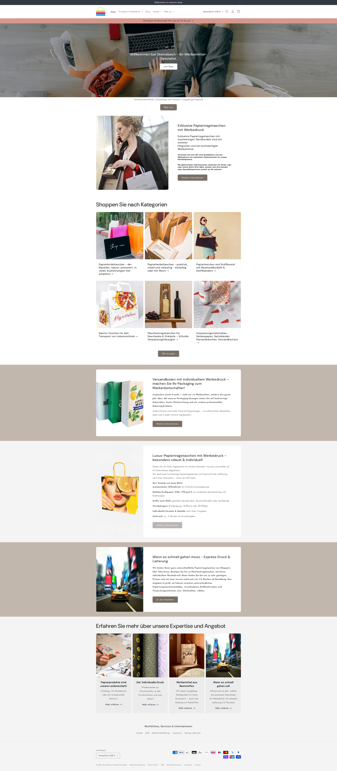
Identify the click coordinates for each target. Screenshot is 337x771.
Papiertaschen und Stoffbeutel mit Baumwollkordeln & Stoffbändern (215, 267)
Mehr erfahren (112, 704)
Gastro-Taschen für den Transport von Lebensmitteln (117, 335)
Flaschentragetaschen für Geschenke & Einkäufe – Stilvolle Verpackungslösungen (168, 336)
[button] (130, 11)
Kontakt (140, 732)
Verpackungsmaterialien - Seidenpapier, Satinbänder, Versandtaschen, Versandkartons (217, 336)
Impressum (177, 732)
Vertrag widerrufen (193, 732)
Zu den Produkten (165, 599)
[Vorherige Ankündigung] (97, 2)
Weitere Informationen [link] (167, 525)
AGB (147, 732)
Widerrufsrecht (153, 765)
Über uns (168, 107)
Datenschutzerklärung (161, 732)
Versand (197, 765)
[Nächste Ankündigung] (240, 2)
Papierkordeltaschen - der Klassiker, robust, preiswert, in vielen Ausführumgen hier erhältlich (118, 269)
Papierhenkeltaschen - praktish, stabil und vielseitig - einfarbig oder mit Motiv (168, 267)
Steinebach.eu (108, 765)
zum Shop (168, 66)
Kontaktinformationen (174, 765)
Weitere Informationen (192, 177)
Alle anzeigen (168, 353)
